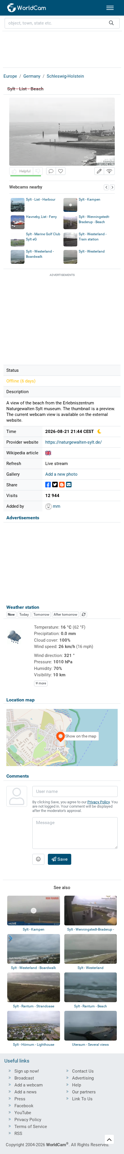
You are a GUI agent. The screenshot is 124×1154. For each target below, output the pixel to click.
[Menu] (110, 7)
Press (19, 1098)
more (42, 683)
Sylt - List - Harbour (40, 199)
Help (76, 1085)
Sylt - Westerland (92, 251)
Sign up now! (26, 1071)
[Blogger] (62, 484)
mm (56, 506)
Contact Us (83, 1071)
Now (11, 615)
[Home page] (27, 7)
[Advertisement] (62, 48)
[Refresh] (83, 614)
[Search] (111, 23)
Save (61, 859)
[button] (99, 171)
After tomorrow (65, 615)
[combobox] (62, 23)
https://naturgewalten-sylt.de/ (73, 442)
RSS (18, 1133)
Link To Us (82, 1098)
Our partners (84, 1092)
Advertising (83, 1078)
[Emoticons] (38, 859)
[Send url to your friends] (69, 484)
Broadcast (24, 1078)
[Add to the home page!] (60, 171)
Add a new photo (61, 474)
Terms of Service (30, 1126)
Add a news (25, 1092)
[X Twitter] (55, 484)
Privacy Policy (98, 802)
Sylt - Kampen (89, 199)
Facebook (23, 1105)
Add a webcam (28, 1085)
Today (24, 615)
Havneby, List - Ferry (41, 217)
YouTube (22, 1112)
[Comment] (51, 171)
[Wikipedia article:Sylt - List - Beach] (48, 452)
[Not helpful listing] (38, 171)
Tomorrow (41, 615)
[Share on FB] (48, 484)
